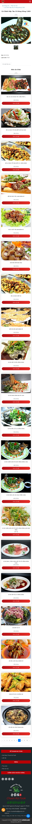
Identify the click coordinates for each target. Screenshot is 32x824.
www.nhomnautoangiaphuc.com (18, 813)
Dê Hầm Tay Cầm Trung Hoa (16, 727)
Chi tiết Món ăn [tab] (6, 64)
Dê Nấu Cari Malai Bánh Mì (16, 661)
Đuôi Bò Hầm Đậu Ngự (16, 262)
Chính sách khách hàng (16, 773)
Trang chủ (6, 5)
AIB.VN (19, 822)
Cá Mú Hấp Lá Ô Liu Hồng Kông (16, 428)
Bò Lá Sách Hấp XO (16, 296)
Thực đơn (4, 766)
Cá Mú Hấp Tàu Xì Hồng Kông (16, 594)
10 (27, 740)
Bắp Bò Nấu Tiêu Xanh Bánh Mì (16, 196)
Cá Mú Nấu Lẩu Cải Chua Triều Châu (16, 495)
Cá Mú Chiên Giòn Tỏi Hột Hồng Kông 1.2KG (16, 462)
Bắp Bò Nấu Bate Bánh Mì (16, 329)
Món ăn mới (14, 5)
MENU (16, 762)
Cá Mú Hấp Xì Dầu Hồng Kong (16, 362)
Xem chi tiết (16, 103)
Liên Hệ (4, 758)
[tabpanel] (16, 48)
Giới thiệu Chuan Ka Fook (9, 755)
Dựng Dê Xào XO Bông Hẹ (16, 694)
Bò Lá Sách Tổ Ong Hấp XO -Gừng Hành (16, 163)
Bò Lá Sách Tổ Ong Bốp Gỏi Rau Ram (16, 130)
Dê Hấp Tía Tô (16, 627)
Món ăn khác (16, 69)
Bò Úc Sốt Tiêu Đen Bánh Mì (16, 229)
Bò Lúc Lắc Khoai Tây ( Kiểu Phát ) (16, 96)
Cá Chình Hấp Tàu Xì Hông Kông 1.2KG (14, 7)
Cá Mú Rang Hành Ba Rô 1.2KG (16, 395)
